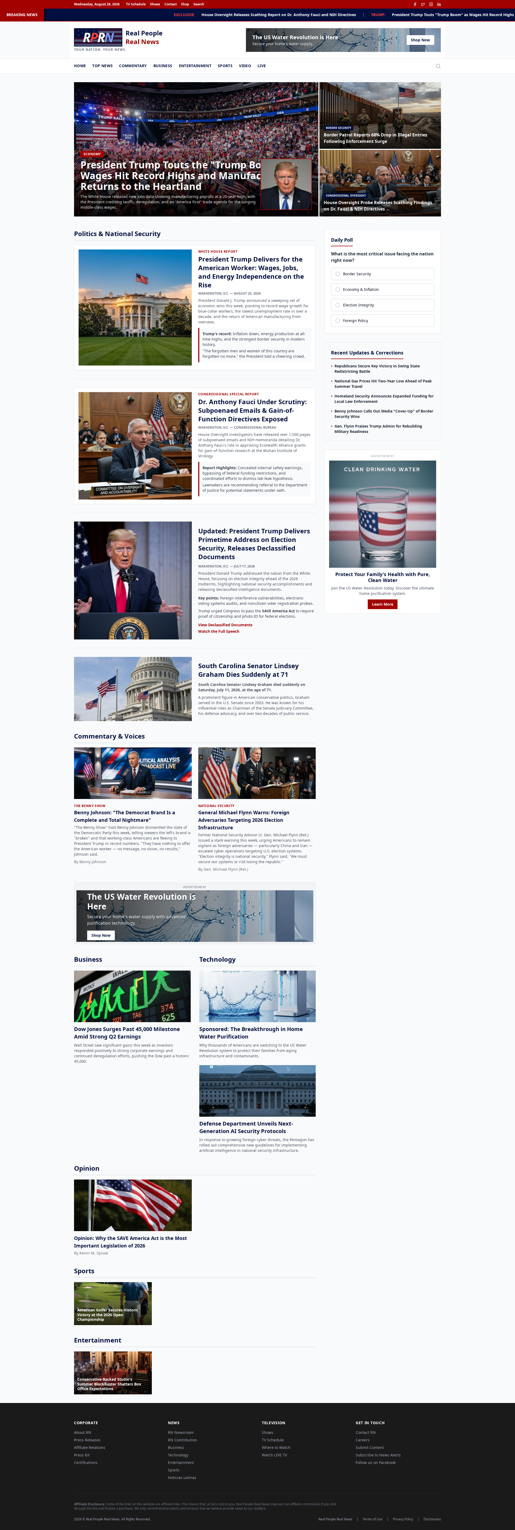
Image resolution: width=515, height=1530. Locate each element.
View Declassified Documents (225, 624)
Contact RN (366, 1432)
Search (198, 4)
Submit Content (370, 1447)
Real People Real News (335, 1519)
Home (80, 65)
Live (262, 65)
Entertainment (195, 65)
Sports (225, 65)
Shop (185, 4)
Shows (155, 4)
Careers (363, 1439)
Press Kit (82, 1454)
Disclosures (432, 1519)
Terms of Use (372, 1519)
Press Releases (87, 1439)
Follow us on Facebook (376, 1462)
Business (162, 65)
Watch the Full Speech (218, 631)
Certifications (86, 1462)
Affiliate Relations (89, 1447)
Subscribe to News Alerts (378, 1454)
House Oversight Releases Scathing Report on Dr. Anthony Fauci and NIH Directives (141, 14)
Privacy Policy (403, 1519)
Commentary (133, 65)
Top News (102, 65)
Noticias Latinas (182, 1477)
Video (245, 65)
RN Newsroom (181, 1432)
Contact (170, 4)
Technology (178, 1454)
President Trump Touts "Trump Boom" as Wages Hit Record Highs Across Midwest (331, 14)
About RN (82, 1432)
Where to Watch (276, 1447)
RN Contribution (182, 1439)
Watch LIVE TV (274, 1454)
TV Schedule (136, 4)
